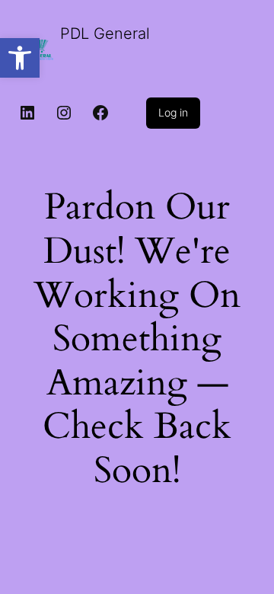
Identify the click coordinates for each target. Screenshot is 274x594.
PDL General (105, 33)
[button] (20, 58)
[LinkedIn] (27, 113)
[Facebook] (100, 113)
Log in (173, 112)
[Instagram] (64, 113)
